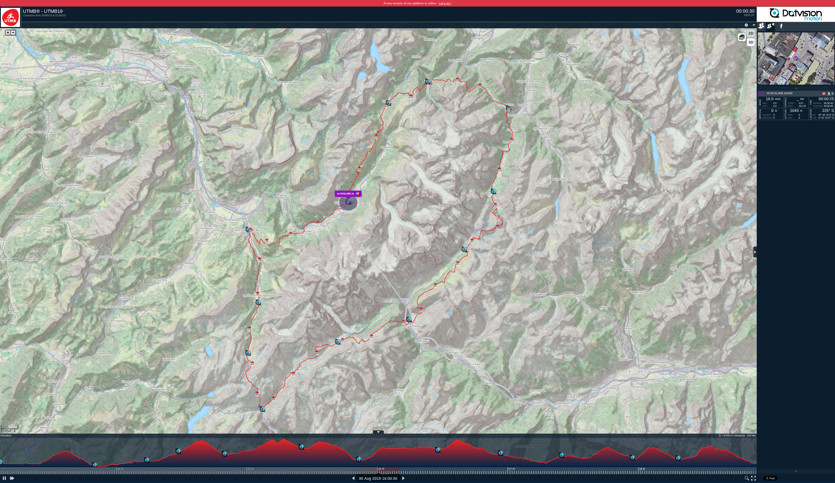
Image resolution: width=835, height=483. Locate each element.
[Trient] (632, 458)
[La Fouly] (500, 453)
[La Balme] (178, 451)
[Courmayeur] (358, 459)
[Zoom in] (8, 32)
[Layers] (742, 37)
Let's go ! (445, 3)
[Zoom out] (13, 32)
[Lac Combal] (301, 447)
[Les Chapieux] (224, 454)
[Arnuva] (437, 450)
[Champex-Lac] (561, 455)
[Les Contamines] (146, 460)
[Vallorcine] (678, 458)
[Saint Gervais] (94, 465)
